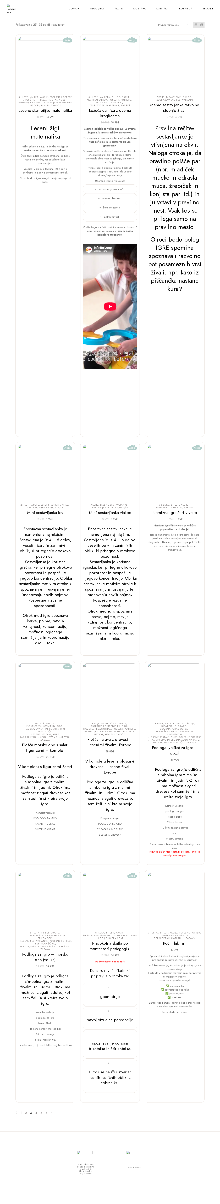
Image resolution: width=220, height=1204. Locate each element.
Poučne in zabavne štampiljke (45, 100)
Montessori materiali (98, 935)
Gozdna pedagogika (97, 729)
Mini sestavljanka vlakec (110, 513)
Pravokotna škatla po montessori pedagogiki (109, 946)
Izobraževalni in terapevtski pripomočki (45, 730)
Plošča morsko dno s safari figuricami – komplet (45, 747)
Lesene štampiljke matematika (45, 110)
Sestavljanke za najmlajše (45, 507)
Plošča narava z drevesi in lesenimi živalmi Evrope (110, 742)
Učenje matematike (59, 102)
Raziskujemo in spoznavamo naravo (44, 737)
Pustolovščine (45, 943)
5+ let (34, 97)
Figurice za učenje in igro (44, 726)
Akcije (44, 97)
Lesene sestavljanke (54, 505)
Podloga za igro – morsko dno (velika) (45, 957)
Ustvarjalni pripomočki (46, 105)
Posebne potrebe (61, 97)
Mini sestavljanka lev (45, 513)
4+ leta (105, 97)
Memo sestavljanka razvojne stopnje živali (174, 107)
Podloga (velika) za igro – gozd (175, 750)
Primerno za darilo (32, 102)
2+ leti (25, 505)
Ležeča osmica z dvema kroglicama (110, 113)
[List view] (202, 25)
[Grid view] (196, 25)
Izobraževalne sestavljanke (175, 100)
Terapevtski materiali (104, 105)
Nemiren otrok (97, 100)
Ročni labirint (174, 943)
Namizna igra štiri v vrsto (174, 513)
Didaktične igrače (178, 97)
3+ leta (23, 97)
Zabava (126, 105)
